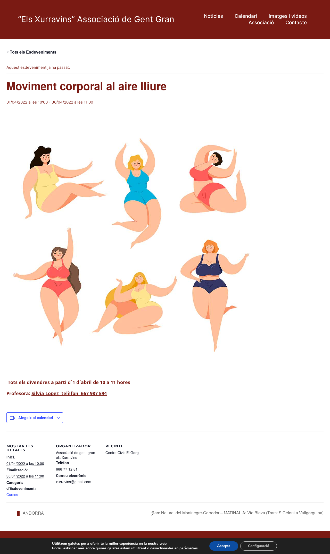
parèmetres (188, 548)
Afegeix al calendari (35, 417)
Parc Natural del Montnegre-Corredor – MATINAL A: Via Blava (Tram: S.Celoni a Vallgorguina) (238, 513)
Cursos (12, 494)
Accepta (223, 545)
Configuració (258, 545)
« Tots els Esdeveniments (31, 52)
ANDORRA (33, 513)
